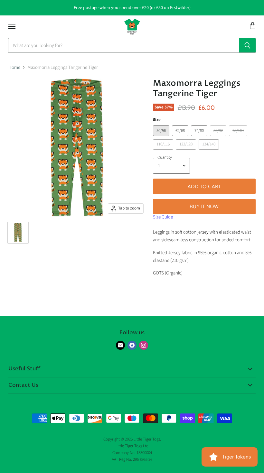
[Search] (247, 45)
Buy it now (204, 206)
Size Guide (163, 217)
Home (14, 67)
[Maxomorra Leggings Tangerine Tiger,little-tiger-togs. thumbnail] (18, 232)
